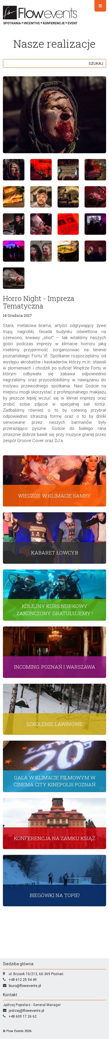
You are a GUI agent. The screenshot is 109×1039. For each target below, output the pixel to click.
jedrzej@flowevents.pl (26, 1011)
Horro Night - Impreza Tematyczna (38, 302)
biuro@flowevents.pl (25, 986)
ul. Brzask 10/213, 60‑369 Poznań (36, 974)
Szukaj (96, 63)
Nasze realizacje (54, 43)
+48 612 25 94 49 (23, 980)
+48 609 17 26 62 (23, 1016)
